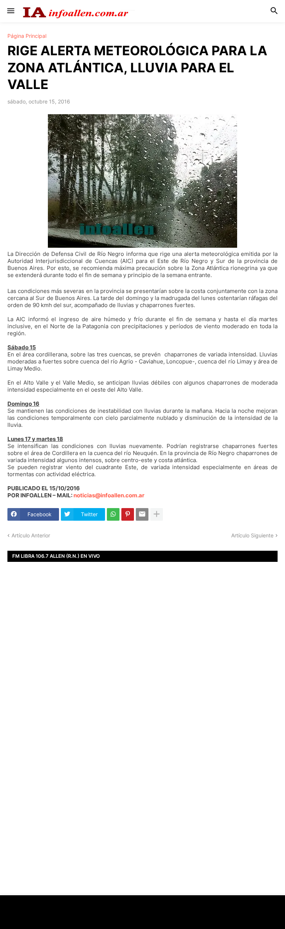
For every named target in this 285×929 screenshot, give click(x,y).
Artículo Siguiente (252, 535)
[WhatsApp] (113, 514)
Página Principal (26, 36)
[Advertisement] (142, 669)
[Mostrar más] (156, 514)
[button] (10, 11)
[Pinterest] (127, 514)
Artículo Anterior (31, 535)
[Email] (142, 514)
